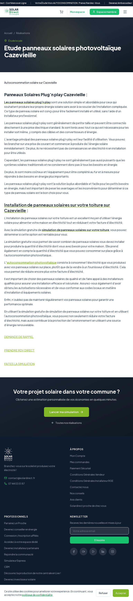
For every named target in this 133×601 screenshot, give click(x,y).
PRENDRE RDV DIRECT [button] (19, 350)
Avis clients (76, 499)
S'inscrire (99, 540)
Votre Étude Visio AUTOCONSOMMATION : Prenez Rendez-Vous (67, 3)
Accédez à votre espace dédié (21, 541)
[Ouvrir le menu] (125, 12)
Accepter (121, 593)
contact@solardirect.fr (21, 478)
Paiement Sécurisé (80, 468)
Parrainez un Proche (15, 523)
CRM (7, 566)
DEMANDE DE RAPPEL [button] (18, 337)
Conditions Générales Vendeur (87, 474)
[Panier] (61, 11)
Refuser (103, 593)
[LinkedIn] (103, 551)
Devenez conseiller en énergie (20, 529)
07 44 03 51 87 (16, 483)
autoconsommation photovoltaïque (31, 262)
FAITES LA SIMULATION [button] (19, 364)
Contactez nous (79, 487)
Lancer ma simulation (64, 412)
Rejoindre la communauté (18, 554)
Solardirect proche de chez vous (88, 505)
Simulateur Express (15, 560)
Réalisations (23, 33)
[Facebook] (74, 551)
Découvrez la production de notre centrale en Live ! (32, 573)
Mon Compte (77, 455)
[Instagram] (112, 551)
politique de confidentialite (37, 594)
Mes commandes (79, 462)
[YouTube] (93, 551)
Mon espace (77, 11)
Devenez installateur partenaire (21, 548)
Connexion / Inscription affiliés (21, 535)
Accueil (8, 33)
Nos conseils (77, 493)
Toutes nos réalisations (68, 422)
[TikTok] (83, 551)
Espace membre (106, 11)
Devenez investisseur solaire (20, 579)
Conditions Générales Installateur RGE (91, 480)
